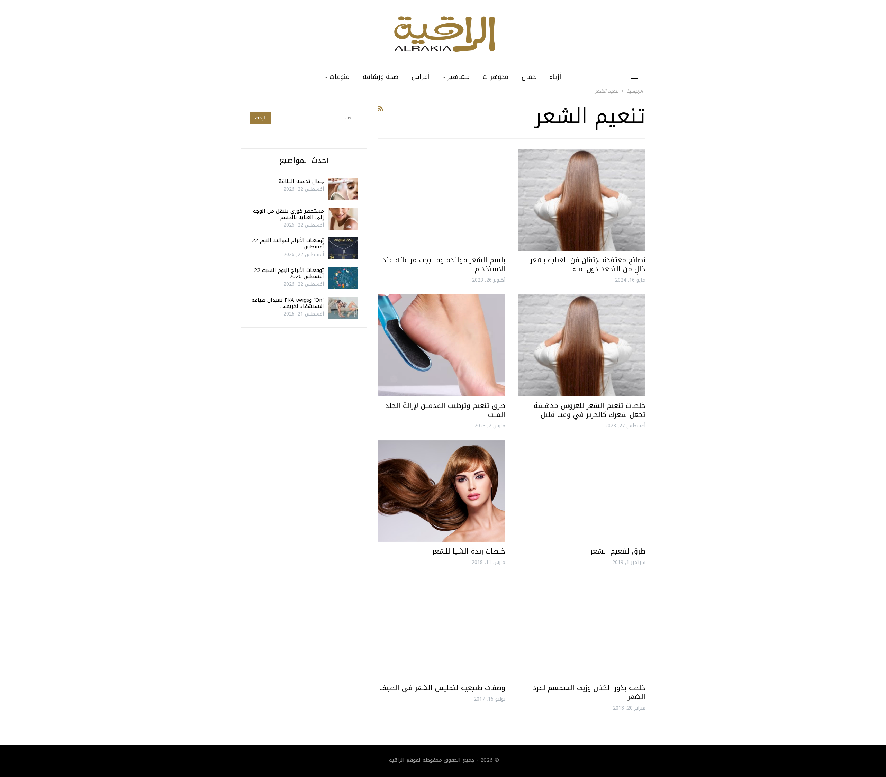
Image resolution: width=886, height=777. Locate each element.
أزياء (555, 77)
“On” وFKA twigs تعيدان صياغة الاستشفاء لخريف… (288, 303)
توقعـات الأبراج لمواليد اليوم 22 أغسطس (288, 244)
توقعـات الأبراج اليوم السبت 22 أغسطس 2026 (289, 273)
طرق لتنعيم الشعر (617, 551)
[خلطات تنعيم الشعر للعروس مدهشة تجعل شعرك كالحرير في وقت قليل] (581, 345)
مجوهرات (495, 77)
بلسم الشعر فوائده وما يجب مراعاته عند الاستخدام (443, 264)
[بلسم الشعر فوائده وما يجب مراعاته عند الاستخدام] (441, 200)
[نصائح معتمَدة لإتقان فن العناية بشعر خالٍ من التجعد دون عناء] (581, 200)
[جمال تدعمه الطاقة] (343, 189)
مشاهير (458, 77)
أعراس (421, 77)
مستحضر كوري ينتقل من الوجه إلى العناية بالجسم (288, 214)
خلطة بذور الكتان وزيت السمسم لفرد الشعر (589, 692)
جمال (529, 77)
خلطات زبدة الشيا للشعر (468, 551)
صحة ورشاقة (380, 77)
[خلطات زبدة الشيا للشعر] (441, 491)
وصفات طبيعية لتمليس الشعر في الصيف (442, 687)
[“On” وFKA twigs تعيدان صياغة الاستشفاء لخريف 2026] (343, 308)
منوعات (339, 77)
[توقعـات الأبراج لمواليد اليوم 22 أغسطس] (343, 248)
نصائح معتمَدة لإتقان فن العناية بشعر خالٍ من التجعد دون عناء (587, 264)
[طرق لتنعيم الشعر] (581, 491)
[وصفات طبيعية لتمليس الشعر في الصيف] (441, 628)
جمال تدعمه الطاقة (301, 181)
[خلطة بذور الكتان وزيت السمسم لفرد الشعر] (581, 628)
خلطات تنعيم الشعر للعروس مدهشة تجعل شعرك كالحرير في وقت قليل (589, 410)
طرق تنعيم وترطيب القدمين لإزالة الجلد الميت (445, 410)
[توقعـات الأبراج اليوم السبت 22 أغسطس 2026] (343, 278)
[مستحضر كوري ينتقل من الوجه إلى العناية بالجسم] (343, 219)
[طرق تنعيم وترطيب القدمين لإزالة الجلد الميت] (441, 345)
